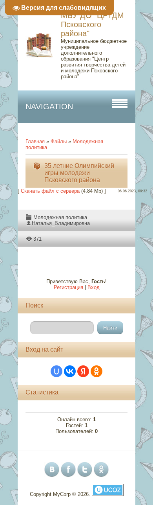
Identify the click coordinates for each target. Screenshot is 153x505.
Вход (93, 287)
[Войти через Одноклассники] (96, 371)
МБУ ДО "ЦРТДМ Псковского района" (92, 24)
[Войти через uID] (56, 371)
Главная (35, 141)
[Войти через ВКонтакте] (70, 371)
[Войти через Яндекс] (83, 371)
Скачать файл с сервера (50, 191)
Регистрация (68, 287)
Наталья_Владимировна (61, 223)
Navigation (49, 106)
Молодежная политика (60, 217)
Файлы (59, 141)
